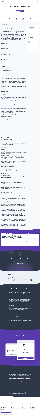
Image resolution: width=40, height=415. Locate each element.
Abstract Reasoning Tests (3, 407)
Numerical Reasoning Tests (4, 403)
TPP (28, 40)
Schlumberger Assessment (23, 408)
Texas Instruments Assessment (23, 403)
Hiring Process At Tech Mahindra (31, 28)
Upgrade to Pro (25, 358)
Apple (28, 43)
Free (11, 354)
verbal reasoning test (4, 108)
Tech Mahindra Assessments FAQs (32, 34)
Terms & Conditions (32, 407)
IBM (28, 41)
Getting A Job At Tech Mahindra (31, 27)
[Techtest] (3, 1)
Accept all (3, 412)
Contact (31, 403)
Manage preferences (6, 413)
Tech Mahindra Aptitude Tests (31, 29)
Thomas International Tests (14, 408)
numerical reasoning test (5, 97)
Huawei (29, 42)
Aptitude (23, 1)
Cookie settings (32, 408)
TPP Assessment (22, 407)
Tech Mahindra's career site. (15, 78)
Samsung (29, 49)
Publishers (31, 1)
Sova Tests (12, 403)
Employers (27, 1)
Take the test (20, 263)
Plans (34, 1)
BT (28, 44)
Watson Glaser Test (13, 407)
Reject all (8, 412)
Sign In (37, 1)
